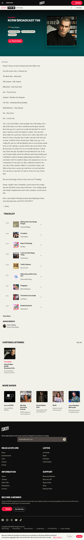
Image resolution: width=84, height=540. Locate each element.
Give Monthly (19, 509)
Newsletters (6, 486)
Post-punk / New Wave (28, 31)
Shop (44, 486)
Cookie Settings (65, 528)
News (3, 452)
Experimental (12, 34)
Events (4, 465)
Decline (70, 536)
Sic (15, 179)
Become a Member (49, 476)
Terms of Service (27, 528)
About (4, 476)
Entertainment (6, 456)
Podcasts (46, 459)
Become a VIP (47, 479)
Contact (4, 489)
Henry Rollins (8, 362)
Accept (79, 536)
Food (3, 459)
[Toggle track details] (41, 224)
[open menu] (3, 3)
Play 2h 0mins (16, 41)
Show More (7, 316)
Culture (4, 462)
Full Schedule (47, 462)
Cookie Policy (39, 528)
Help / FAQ (5, 482)
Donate (78, 3)
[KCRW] (5, 430)
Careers (4, 479)
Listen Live (9, 3)
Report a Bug (5, 528)
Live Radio (46, 452)
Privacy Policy (15, 528)
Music (45, 456)
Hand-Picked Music (14, 31)
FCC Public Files (51, 528)
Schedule (79, 8)
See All (79, 342)
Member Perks (47, 489)
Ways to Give (47, 482)
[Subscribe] (64, 439)
